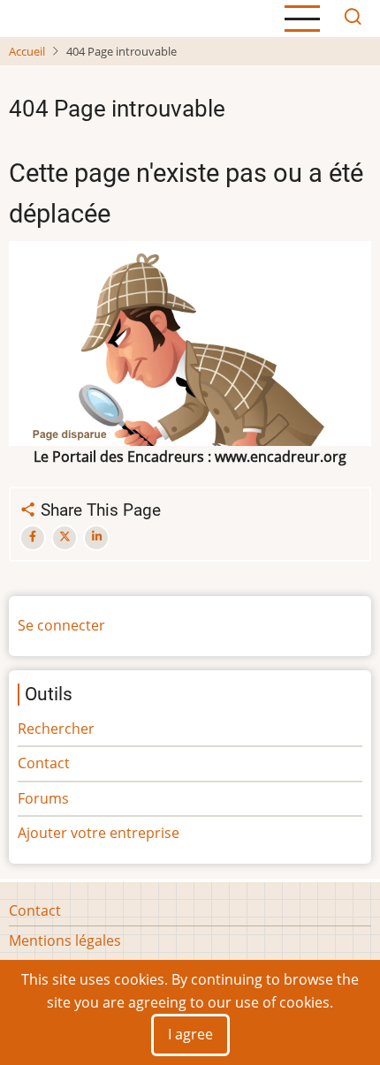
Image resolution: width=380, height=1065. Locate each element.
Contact (44, 763)
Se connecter (61, 625)
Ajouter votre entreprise (98, 832)
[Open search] (352, 18)
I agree (190, 1034)
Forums (43, 798)
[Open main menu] (302, 18)
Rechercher (56, 728)
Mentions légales (65, 940)
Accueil (27, 51)
